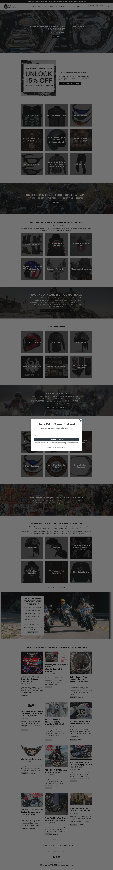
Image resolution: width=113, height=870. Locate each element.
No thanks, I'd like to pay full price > (56, 447)
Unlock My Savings (56, 439)
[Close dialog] (80, 420)
